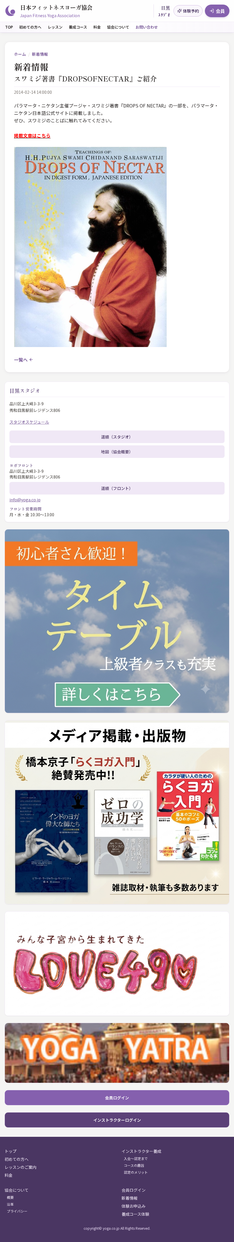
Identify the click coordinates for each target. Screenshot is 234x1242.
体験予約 (191, 11)
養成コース (78, 27)
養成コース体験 (135, 1214)
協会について (118, 27)
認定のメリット (136, 1172)
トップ (11, 1151)
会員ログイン (117, 1098)
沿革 (10, 1204)
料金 (97, 27)
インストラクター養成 (141, 1151)
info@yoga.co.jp (25, 500)
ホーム (20, 54)
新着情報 (40, 54)
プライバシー (17, 1211)
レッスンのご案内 (21, 1167)
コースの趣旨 (134, 1165)
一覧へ (21, 359)
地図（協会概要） (117, 451)
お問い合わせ (147, 27)
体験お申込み (134, 1206)
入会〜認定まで (136, 1158)
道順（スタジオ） (117, 437)
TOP (9, 27)
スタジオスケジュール (29, 422)
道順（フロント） (117, 488)
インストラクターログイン (117, 1120)
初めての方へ (30, 27)
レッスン (55, 27)
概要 (10, 1197)
